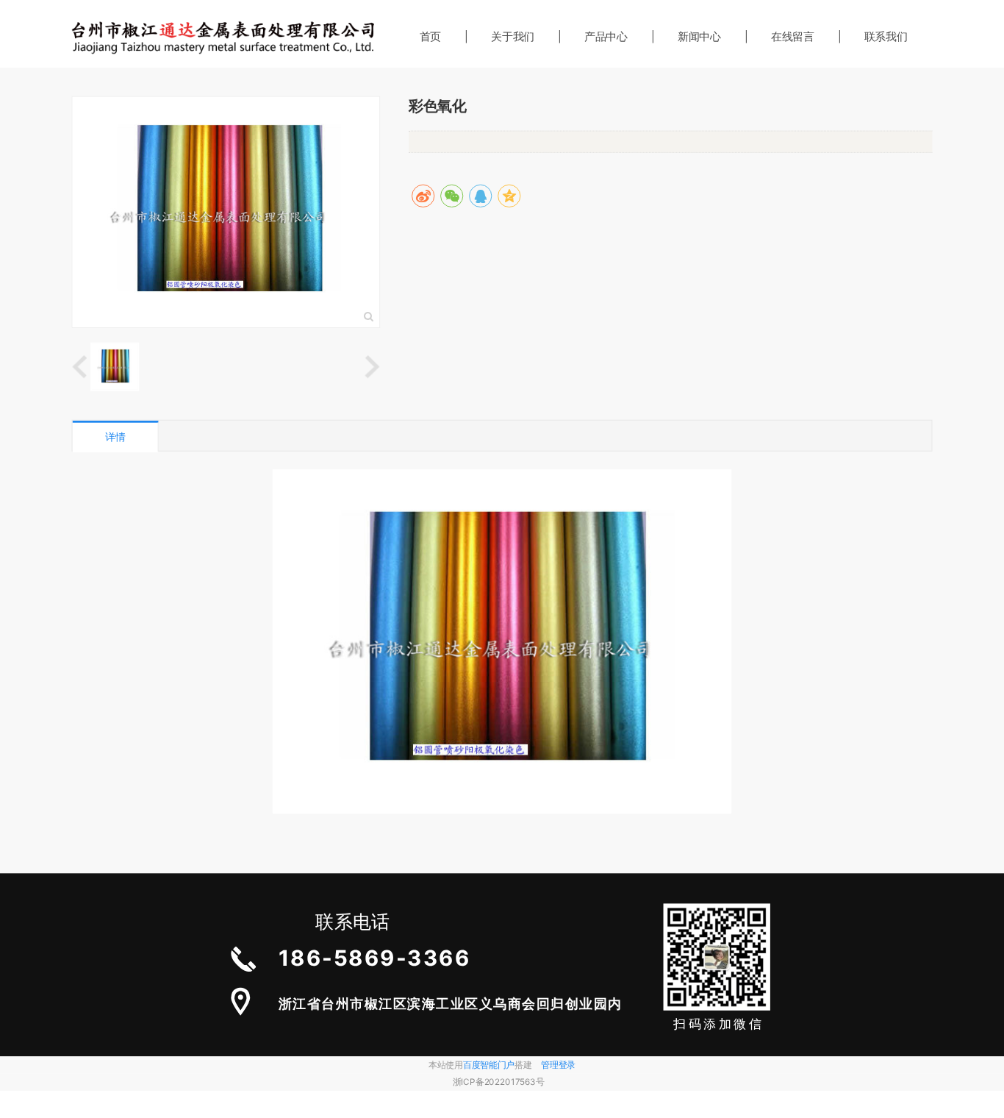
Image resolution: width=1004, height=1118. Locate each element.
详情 (115, 436)
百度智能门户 (488, 1064)
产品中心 (606, 36)
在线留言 (792, 36)
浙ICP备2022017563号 (499, 1082)
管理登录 (558, 1064)
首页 (430, 36)
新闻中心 (699, 36)
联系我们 (886, 36)
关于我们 (512, 36)
